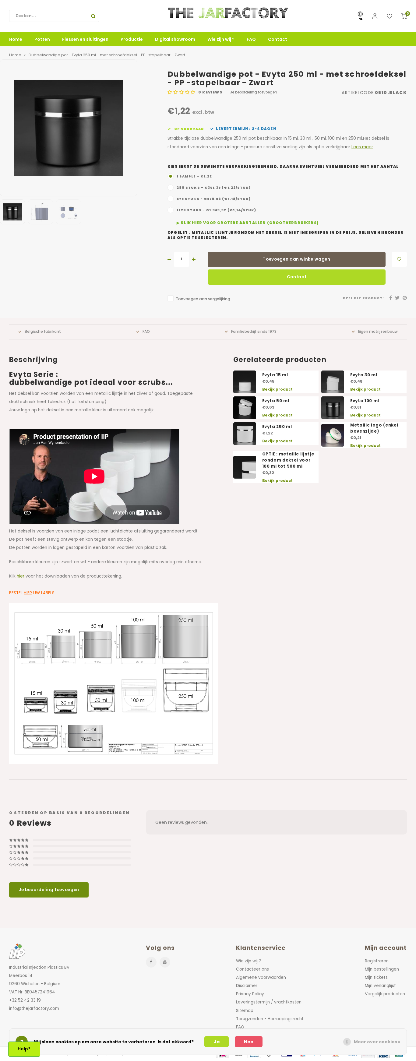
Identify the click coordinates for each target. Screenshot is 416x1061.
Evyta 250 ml (277, 427)
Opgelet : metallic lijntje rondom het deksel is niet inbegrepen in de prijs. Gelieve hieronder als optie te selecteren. (285, 235)
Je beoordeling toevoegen (253, 92)
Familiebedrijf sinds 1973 (254, 331)
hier (20, 576)
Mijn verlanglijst (380, 986)
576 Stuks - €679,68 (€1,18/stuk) (214, 199)
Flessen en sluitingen (85, 39)
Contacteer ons (252, 969)
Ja (217, 1042)
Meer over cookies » (377, 1042)
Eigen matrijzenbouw (378, 331)
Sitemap (244, 1011)
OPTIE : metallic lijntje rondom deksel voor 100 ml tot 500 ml (288, 460)
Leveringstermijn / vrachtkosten (268, 1002)
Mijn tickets (376, 977)
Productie (132, 39)
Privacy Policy (250, 994)
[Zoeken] (93, 16)
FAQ (251, 39)
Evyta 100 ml (364, 401)
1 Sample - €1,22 (194, 176)
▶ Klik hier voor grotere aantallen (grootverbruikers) (248, 222)
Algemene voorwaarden (261, 977)
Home (15, 39)
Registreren (377, 961)
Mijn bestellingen (382, 969)
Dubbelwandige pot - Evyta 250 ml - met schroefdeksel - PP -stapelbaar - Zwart (107, 55)
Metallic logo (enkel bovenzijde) (374, 428)
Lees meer (362, 147)
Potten (42, 39)
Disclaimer (246, 986)
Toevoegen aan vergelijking (203, 298)
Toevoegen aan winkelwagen (296, 259)
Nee (248, 1042)
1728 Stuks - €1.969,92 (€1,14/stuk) (216, 210)
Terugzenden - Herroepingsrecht (270, 1019)
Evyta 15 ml (275, 375)
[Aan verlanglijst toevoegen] (399, 259)
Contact (277, 39)
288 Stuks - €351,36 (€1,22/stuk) (214, 187)
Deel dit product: (363, 298)
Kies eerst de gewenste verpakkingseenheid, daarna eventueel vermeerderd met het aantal (283, 166)
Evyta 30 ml (363, 375)
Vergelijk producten (385, 994)
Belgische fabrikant (43, 331)
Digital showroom (175, 39)
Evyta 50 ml (275, 401)
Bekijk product (277, 389)
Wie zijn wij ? (220, 39)
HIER (28, 593)
